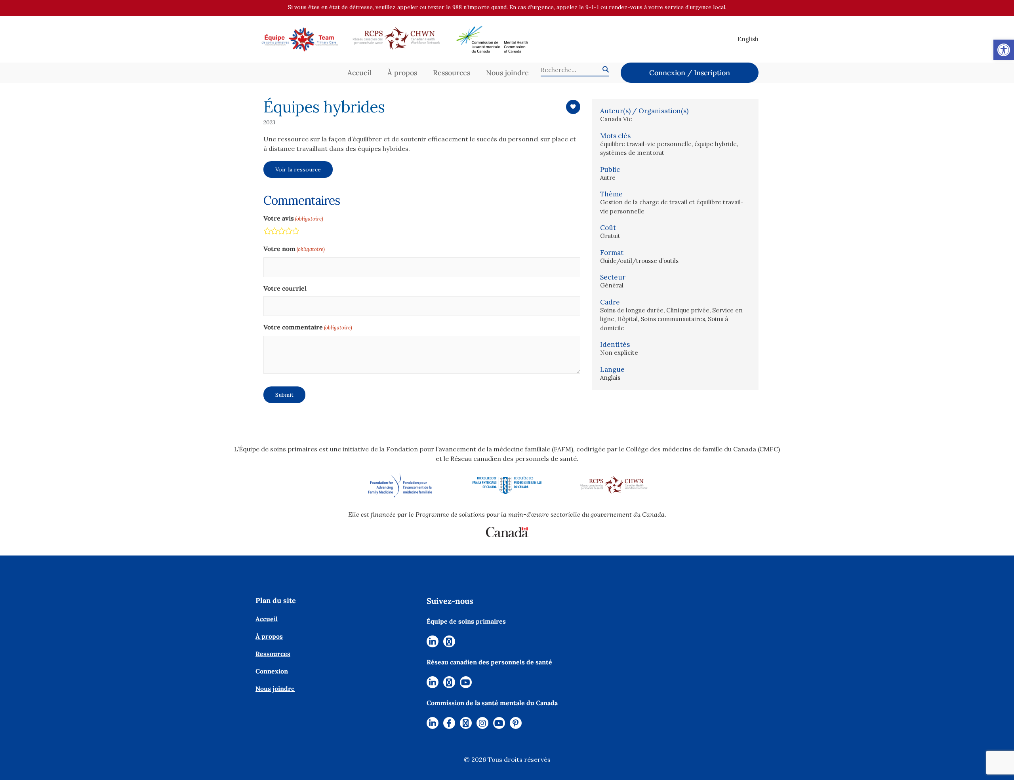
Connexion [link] (271, 671)
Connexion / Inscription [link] (689, 72)
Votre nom (294, 249)
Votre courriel (285, 288)
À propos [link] (402, 72)
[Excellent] (295, 232)
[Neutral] (281, 232)
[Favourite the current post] (573, 107)
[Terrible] (267, 232)
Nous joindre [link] (507, 72)
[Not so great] (274, 232)
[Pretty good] (288, 232)
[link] (1003, 50)
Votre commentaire (307, 327)
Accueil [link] (359, 72)
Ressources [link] (451, 72)
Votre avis (293, 218)
